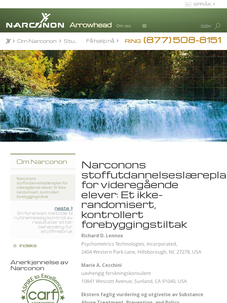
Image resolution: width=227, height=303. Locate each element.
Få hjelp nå (100, 40)
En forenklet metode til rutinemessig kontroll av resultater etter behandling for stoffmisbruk (43, 219)
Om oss (123, 25)
